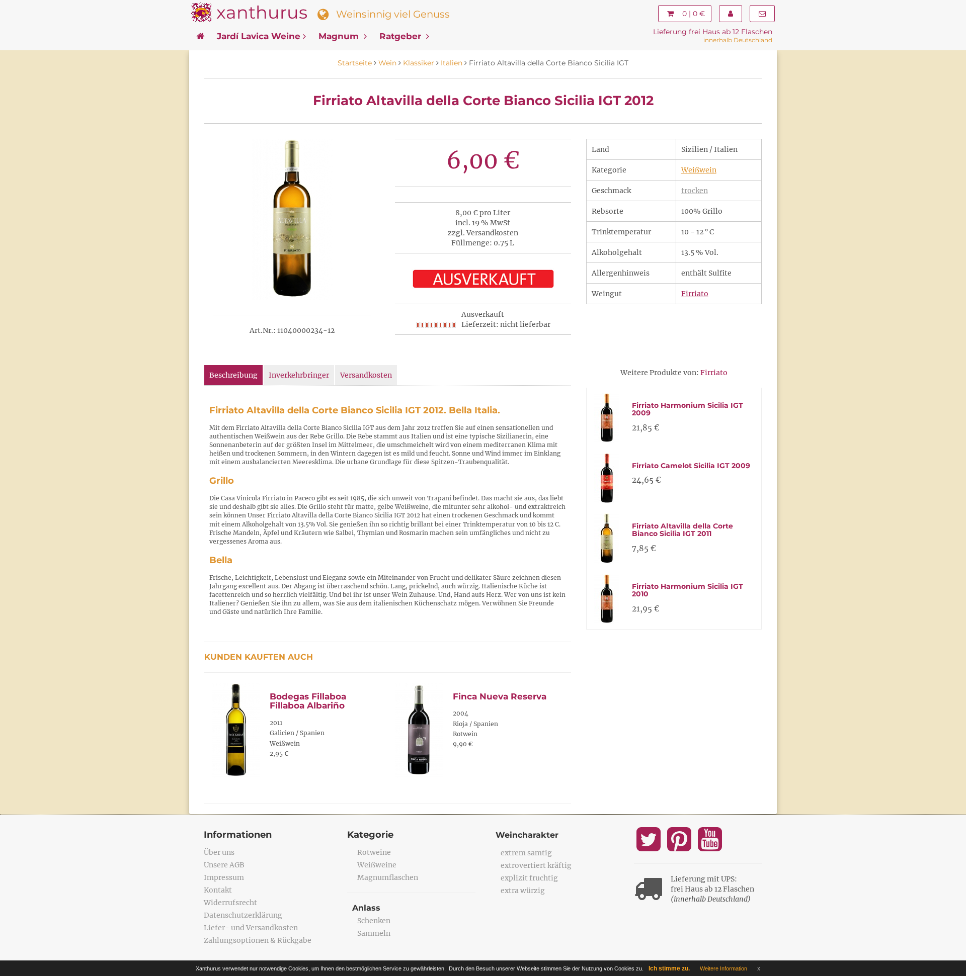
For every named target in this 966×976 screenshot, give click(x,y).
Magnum (339, 36)
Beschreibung (233, 375)
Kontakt (218, 890)
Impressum (224, 877)
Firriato (694, 293)
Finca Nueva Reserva (499, 696)
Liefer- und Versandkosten (251, 927)
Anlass (366, 908)
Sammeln (373, 933)
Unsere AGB (224, 864)
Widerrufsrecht (230, 902)
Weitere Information (723, 968)
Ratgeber (401, 36)
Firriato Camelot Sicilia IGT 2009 (691, 465)
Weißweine (376, 864)
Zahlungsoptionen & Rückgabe (257, 940)
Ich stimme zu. (669, 968)
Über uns (219, 852)
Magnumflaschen (387, 877)
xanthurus (261, 12)
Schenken (373, 920)
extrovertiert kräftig (536, 865)
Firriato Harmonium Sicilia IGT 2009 (687, 409)
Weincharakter (527, 835)
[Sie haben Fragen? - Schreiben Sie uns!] (762, 13)
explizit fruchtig (529, 877)
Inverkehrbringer (299, 375)
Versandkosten (366, 375)
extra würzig (523, 890)
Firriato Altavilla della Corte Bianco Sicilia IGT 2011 (682, 529)
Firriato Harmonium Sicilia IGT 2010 (687, 590)
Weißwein (698, 169)
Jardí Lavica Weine (258, 36)
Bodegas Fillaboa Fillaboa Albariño (308, 701)
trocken (694, 190)
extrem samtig (526, 852)
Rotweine (374, 852)
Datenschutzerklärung (243, 915)
